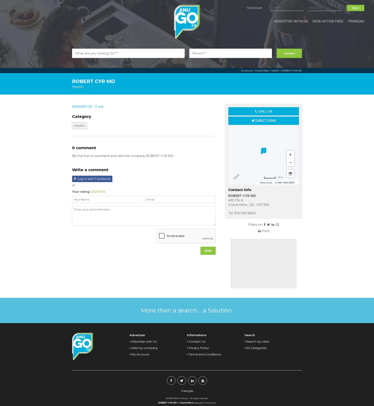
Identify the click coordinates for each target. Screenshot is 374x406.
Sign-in (355, 8)
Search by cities (257, 341)
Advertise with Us (291, 21)
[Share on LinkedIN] (273, 224)
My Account (254, 7)
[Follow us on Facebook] (171, 380)
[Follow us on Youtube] (202, 380)
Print (265, 231)
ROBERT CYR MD (291, 70)
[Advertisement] (263, 263)
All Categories (256, 348)
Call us (265, 111)
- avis (95, 106)
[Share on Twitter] (268, 224)
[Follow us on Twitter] (181, 380)
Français (356, 21)
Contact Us (197, 341)
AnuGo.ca (246, 70)
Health (275, 70)
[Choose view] (290, 173)
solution (289, 53)
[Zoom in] (290, 155)
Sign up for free (328, 21)
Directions (265, 121)
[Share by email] (277, 224)
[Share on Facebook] (265, 224)
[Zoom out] (290, 163)
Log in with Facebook (93, 179)
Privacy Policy (199, 348)
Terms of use (266, 183)
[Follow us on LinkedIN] (192, 380)
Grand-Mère (262, 70)
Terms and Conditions (205, 354)
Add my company (144, 348)
